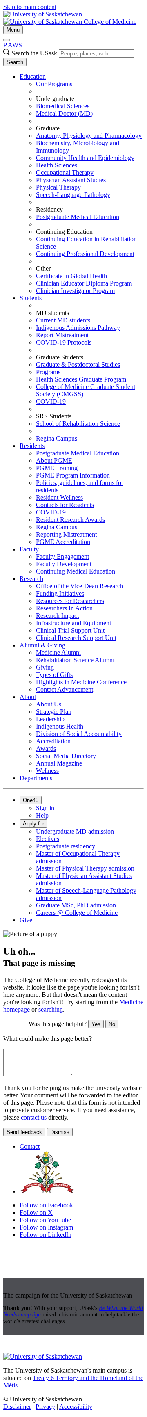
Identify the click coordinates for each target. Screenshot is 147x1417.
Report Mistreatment (62, 334)
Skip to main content (29, 6)
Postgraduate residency (65, 846)
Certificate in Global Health (71, 275)
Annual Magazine (59, 763)
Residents (32, 445)
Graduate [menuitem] (48, 128)
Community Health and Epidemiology (85, 157)
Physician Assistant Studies (71, 179)
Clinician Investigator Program (75, 290)
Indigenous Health (59, 726)
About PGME (54, 460)
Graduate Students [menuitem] (59, 357)
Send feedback (24, 1132)
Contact (30, 1146)
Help (42, 815)
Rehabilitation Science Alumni (75, 659)
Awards (46, 748)
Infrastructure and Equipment (73, 622)
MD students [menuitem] (52, 312)
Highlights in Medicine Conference (81, 682)
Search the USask (34, 53)
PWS (12, 44)
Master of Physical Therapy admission (85, 868)
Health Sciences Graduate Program (81, 379)
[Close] (6, 40)
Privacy (45, 1406)
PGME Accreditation (63, 541)
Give (26, 919)
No (112, 1024)
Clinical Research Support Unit (76, 637)
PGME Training (57, 467)
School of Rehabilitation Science (78, 423)
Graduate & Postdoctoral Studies (78, 364)
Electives (47, 838)
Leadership (50, 718)
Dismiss (59, 1132)
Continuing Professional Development (85, 253)
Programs (48, 371)
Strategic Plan (53, 711)
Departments (36, 778)
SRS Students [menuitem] (53, 416)
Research (31, 578)
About (28, 696)
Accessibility (75, 1406)
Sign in (45, 807)
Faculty (29, 549)
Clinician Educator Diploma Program (84, 283)
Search (15, 62)
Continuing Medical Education (75, 571)
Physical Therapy (58, 187)
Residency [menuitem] (49, 209)
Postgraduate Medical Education (77, 216)
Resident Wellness (59, 497)
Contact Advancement (64, 689)
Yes (95, 1024)
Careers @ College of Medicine (77, 912)
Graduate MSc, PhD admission (76, 905)
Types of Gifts (54, 674)
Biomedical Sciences (62, 106)
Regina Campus (56, 438)
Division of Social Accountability (79, 733)
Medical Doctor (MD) (64, 113)
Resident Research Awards (70, 519)
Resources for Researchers (70, 600)
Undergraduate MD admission (75, 831)
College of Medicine (110, 21)
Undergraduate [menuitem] (55, 98)
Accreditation (53, 741)
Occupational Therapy (65, 172)
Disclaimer (17, 1406)
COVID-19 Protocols (63, 342)
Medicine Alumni (58, 652)
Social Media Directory (66, 755)
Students (31, 298)
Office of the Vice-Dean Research (79, 586)
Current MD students (63, 320)
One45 (30, 800)
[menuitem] (82, 184)
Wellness (47, 770)
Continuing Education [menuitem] (64, 231)
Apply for (33, 823)
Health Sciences (56, 165)
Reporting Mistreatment (66, 534)
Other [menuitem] (43, 268)
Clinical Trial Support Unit (70, 630)
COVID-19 (51, 401)
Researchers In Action (64, 608)
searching (50, 1009)
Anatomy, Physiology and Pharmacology (89, 135)
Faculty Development (63, 563)
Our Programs (54, 83)
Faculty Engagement (62, 556)
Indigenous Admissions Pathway (78, 327)
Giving (45, 667)
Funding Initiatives (60, 593)
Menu (13, 30)
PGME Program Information (73, 475)
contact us (34, 1117)
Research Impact (57, 615)
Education (33, 76)
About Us (48, 704)
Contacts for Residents (65, 504)
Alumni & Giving (42, 645)
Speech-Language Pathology (73, 194)
